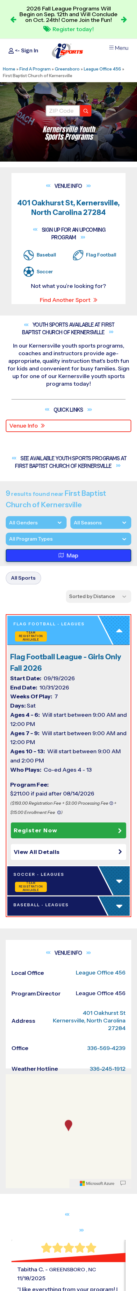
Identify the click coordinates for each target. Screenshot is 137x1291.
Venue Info (23, 425)
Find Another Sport (65, 299)
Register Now (36, 831)
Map (72, 555)
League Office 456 (102, 68)
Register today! (73, 29)
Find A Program (35, 68)
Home (9, 68)
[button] (70, 853)
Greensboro (67, 68)
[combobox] (9, 538)
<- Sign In (26, 50)
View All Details (37, 853)
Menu (121, 48)
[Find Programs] (85, 110)
